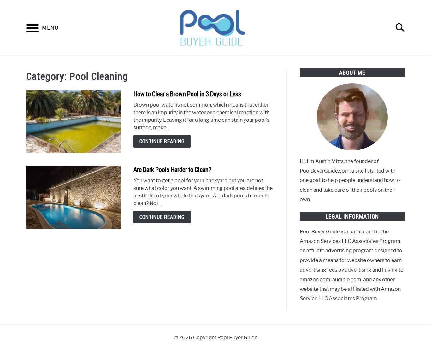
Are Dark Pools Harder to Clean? (172, 169)
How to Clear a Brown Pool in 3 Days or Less (187, 94)
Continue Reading (162, 141)
